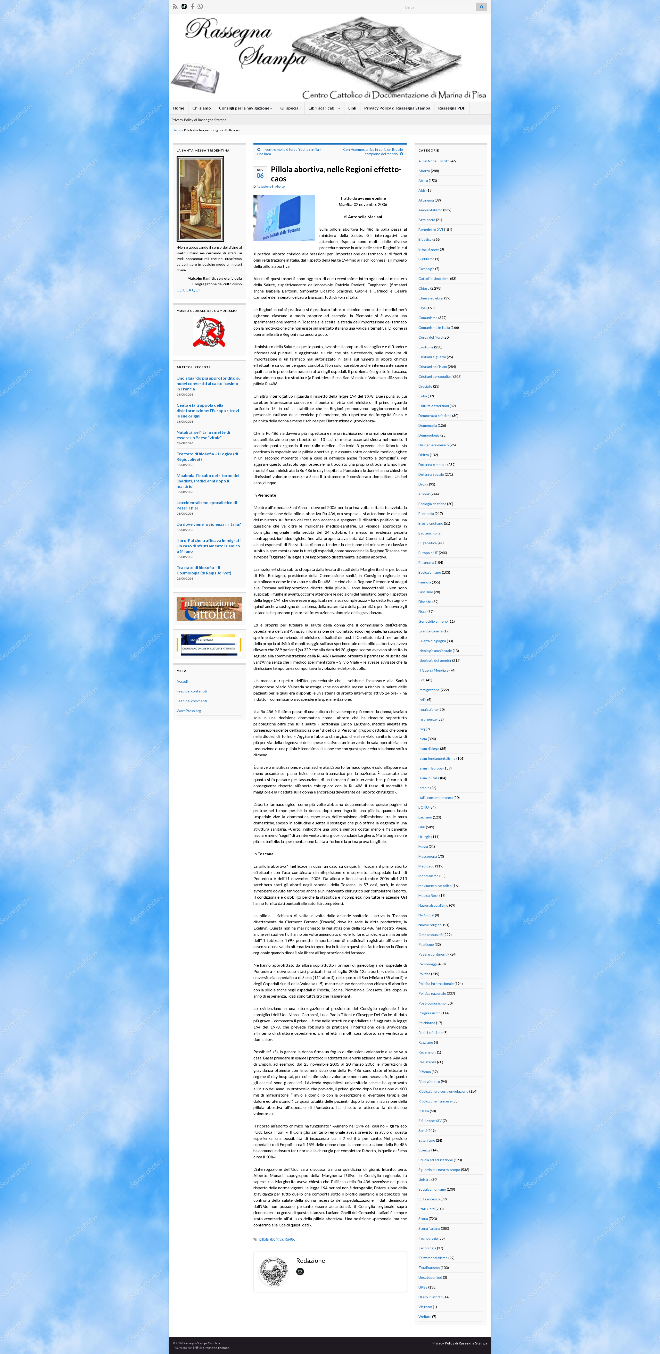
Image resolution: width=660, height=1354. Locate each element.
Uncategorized (430, 1277)
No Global (426, 915)
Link (352, 107)
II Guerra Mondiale (433, 670)
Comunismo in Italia (434, 327)
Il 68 (421, 680)
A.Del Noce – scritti (434, 161)
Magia (423, 846)
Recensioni (427, 1052)
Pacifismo (426, 944)
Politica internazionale (436, 983)
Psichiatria (426, 1023)
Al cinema (426, 200)
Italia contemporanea (435, 797)
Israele (424, 787)
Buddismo (426, 259)
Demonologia (429, 435)
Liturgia (424, 836)
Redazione (264, 186)
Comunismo (428, 317)
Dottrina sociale (431, 474)
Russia (423, 1111)
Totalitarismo (429, 1267)
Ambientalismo (430, 210)
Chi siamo (201, 107)
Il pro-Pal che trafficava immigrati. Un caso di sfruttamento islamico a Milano (209, 546)
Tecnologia (427, 1248)
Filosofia (425, 601)
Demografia (427, 425)
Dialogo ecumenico (433, 445)
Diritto (423, 455)
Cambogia (426, 268)
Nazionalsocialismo (433, 905)
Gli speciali (290, 107)
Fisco (422, 611)
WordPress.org (189, 710)
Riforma (424, 1071)
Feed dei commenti (192, 701)
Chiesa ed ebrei (430, 298)
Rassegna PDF (451, 107)
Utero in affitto (430, 1297)
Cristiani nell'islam (432, 366)
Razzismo (425, 1042)
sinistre (424, 1179)
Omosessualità (430, 934)
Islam (422, 739)
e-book (424, 494)
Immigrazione (429, 690)
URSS (422, 1287)
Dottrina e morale (432, 464)
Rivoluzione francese (435, 1101)
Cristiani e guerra (432, 357)
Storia (423, 1218)
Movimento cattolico (435, 885)
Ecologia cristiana (432, 504)
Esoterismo (427, 533)
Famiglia (424, 582)
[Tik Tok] (184, 5)
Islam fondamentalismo (437, 758)
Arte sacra (426, 220)
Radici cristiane (430, 1032)
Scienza (424, 1150)
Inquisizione (428, 709)
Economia (426, 513)
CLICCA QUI (188, 289)
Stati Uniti (426, 1209)
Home (178, 107)
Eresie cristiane (430, 523)
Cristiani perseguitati (435, 376)
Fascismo (425, 592)
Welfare (424, 1316)
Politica (424, 974)
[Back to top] (648, 1342)
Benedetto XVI (430, 229)
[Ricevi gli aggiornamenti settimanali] (200, 5)
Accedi (182, 681)
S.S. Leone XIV (430, 1120)
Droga (423, 484)
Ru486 (290, 1239)
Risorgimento (429, 1081)
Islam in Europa (430, 768)
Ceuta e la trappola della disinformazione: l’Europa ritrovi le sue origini (208, 410)
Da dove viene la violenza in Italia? (209, 524)
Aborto (280, 186)
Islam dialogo (428, 748)
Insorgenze (427, 719)
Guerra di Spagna (432, 641)
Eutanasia (426, 562)
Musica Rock (428, 895)
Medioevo (426, 866)
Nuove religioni (430, 925)
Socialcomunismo (432, 1189)
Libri (421, 827)
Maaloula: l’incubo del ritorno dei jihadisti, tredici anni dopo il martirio (208, 481)
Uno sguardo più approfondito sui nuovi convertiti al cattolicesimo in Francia (209, 383)
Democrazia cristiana (434, 415)
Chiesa (424, 288)
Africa (423, 180)
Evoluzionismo (429, 572)
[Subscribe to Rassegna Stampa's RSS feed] (175, 5)
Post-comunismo (432, 1003)
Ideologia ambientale (435, 650)
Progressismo (429, 1013)
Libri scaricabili (323, 107)
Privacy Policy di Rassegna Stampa (397, 107)
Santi (422, 1130)
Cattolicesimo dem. (433, 278)
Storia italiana (429, 1228)
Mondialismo (428, 876)
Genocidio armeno (433, 621)
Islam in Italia (428, 778)
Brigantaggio (428, 249)
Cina (422, 308)
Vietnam (425, 1307)
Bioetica (425, 239)
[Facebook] (192, 5)
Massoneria (427, 856)
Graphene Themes (216, 1348)
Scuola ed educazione (435, 1160)
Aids (422, 190)
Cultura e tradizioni (433, 406)
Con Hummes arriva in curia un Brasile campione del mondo (373, 151)
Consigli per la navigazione (244, 107)
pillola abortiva (271, 1239)
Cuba (422, 396)
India (422, 699)
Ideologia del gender (434, 660)
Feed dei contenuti (192, 691)
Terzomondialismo (433, 1258)
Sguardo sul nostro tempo (439, 1169)
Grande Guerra (430, 631)
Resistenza (427, 1062)
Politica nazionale (432, 993)
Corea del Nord (430, 337)
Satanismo (426, 1140)
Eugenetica (427, 543)
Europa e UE (428, 552)
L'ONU (423, 807)
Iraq (421, 729)
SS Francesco (429, 1199)
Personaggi (427, 964)
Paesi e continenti (433, 954)
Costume (425, 347)
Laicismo (425, 817)
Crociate (425, 386)
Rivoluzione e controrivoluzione (443, 1091)
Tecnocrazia (428, 1238)
